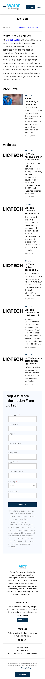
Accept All (22, 674)
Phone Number (15, 443)
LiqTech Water (13, 40)
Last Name (14, 424)
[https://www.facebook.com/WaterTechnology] (19, 640)
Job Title (13, 462)
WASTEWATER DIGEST (16, 653)
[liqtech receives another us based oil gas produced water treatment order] (13, 209)
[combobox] (22, 485)
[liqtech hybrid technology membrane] (13, 99)
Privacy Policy (26, 668)
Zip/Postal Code (15, 471)
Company (12, 453)
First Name (14, 415)
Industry (29, 95)
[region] (22, 669)
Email (11, 434)
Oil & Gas (28, 204)
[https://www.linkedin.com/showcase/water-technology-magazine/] (22, 640)
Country (12, 481)
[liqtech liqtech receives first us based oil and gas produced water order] (13, 311)
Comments (13, 491)
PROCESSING (32, 653)
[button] (4, 7)
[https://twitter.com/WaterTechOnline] (25, 640)
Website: (6, 27)
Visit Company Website (28, 27)
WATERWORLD (22, 650)
